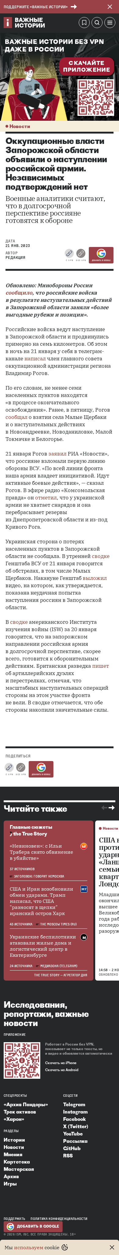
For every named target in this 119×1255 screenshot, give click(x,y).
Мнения (13, 1154)
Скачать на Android (61, 1070)
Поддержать (14, 1219)
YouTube (73, 1134)
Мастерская (19, 1169)
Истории (14, 1140)
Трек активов (20, 1112)
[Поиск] (97, 23)
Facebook (74, 1119)
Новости (19, 126)
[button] (109, 23)
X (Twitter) (75, 1126)
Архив (11, 1176)
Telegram (74, 1104)
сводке (101, 556)
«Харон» (14, 1119)
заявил (58, 453)
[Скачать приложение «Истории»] (96, 97)
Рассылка (75, 1141)
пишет (100, 666)
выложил (95, 578)
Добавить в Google (101, 260)
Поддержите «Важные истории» (36, 7)
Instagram (75, 1112)
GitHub (72, 1148)
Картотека (17, 1162)
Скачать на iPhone (61, 1063)
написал (35, 358)
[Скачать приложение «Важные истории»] (22, 1060)
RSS (68, 1156)
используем (28, 1247)
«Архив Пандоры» (26, 1104)
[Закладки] (84, 23)
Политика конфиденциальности (59, 1219)
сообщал (16, 417)
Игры (10, 1184)
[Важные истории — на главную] (24, 23)
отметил (46, 497)
